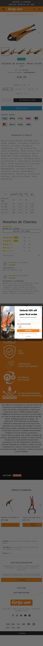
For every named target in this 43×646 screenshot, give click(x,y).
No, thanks (28, 336)
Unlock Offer (28, 330)
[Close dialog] (41, 307)
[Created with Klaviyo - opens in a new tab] (21, 339)
